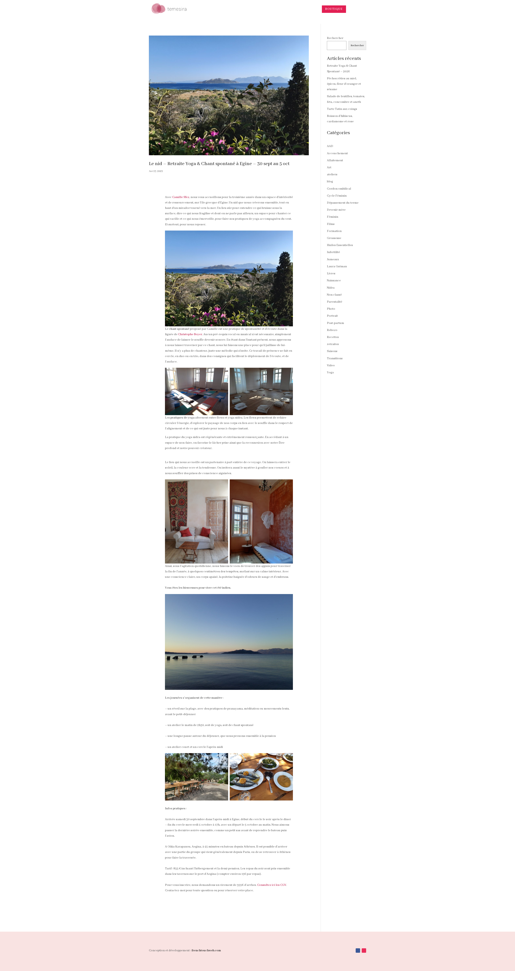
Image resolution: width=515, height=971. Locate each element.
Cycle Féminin (337, 196)
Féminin (332, 217)
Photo (331, 309)
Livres (331, 273)
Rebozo (332, 330)
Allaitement (335, 160)
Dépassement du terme (342, 203)
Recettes (333, 337)
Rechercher (335, 38)
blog (330, 181)
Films (331, 224)
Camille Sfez (180, 197)
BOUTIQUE (334, 9)
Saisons (332, 351)
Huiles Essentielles (340, 245)
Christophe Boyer (190, 334)
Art (329, 167)
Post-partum (335, 323)
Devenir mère (336, 210)
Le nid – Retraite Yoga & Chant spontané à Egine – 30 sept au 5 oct (219, 164)
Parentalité (334, 302)
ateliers (332, 174)
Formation (334, 231)
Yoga (330, 372)
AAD (330, 146)
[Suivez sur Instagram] (364, 950)
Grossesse (334, 238)
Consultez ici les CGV (271, 885)
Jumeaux (333, 259)
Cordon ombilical (339, 189)
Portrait (332, 316)
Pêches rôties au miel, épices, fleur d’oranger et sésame (344, 84)
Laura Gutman (337, 266)
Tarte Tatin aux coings (342, 109)
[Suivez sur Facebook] (358, 950)
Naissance (334, 280)
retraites (333, 344)
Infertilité (333, 252)
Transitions (335, 358)
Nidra (331, 288)
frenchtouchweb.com (206, 950)
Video (331, 365)
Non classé (334, 295)
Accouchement (337, 153)
